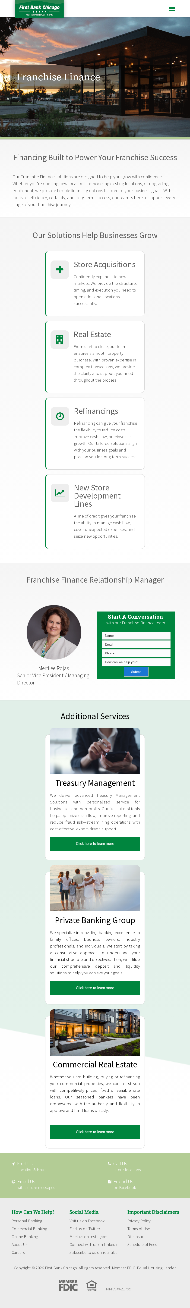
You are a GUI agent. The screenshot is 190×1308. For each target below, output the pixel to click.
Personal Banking (27, 1220)
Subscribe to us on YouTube (93, 1252)
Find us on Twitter (85, 1228)
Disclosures (137, 1236)
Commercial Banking (29, 1228)
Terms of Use (138, 1228)
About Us (20, 1244)
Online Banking (25, 1236)
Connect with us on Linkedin (94, 1244)
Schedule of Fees (142, 1244)
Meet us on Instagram (88, 1236)
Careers (18, 1252)
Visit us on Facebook (87, 1220)
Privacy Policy (139, 1220)
